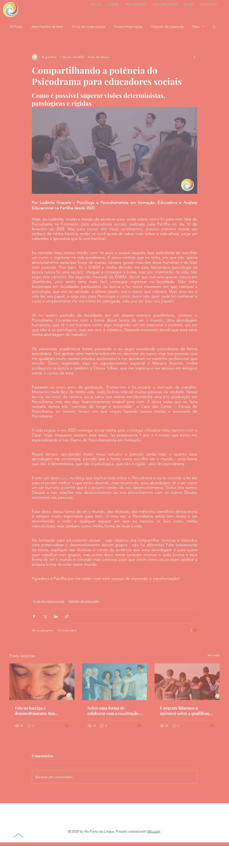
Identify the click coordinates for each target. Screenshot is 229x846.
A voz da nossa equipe (88, 26)
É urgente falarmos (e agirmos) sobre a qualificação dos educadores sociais (187, 710)
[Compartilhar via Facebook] (34, 616)
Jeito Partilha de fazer (47, 26)
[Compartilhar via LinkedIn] (56, 616)
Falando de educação (83, 601)
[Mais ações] (194, 57)
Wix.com (153, 831)
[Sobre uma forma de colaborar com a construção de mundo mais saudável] (114, 681)
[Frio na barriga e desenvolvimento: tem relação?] (41, 681)
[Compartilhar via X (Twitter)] (45, 616)
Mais (196, 26)
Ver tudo (214, 655)
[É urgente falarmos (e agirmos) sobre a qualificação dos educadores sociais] (187, 681)
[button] (214, 26)
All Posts (15, 26)
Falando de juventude (167, 26)
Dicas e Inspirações (128, 26)
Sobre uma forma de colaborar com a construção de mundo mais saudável (112, 710)
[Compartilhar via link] (67, 616)
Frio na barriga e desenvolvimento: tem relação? (35, 710)
